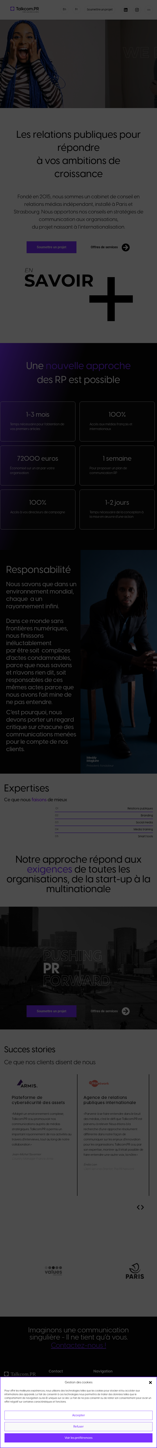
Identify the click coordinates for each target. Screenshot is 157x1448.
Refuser (78, 1426)
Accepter (78, 1415)
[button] (150, 1382)
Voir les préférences (78, 1438)
